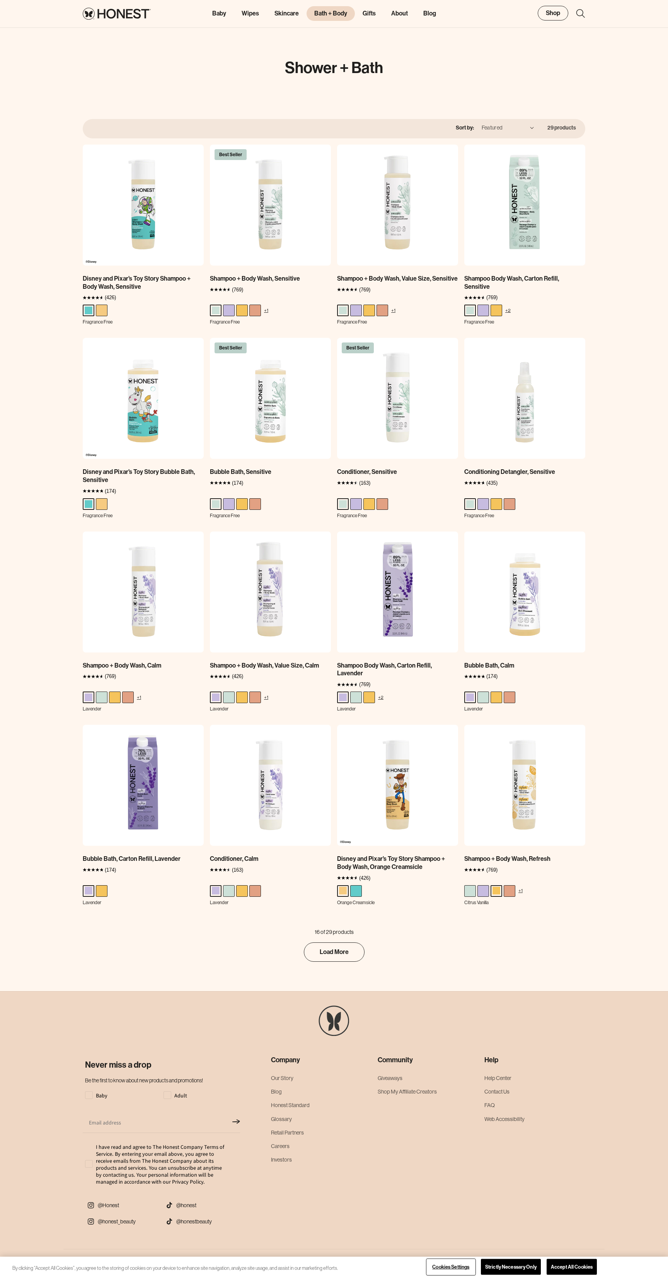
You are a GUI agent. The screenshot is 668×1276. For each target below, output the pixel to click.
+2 (508, 310)
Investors (281, 1159)
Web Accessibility (504, 1119)
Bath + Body (330, 13)
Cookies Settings (450, 1267)
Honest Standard (290, 1105)
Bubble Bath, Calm (489, 665)
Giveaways (390, 1078)
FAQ (489, 1105)
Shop (553, 13)
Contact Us (497, 1091)
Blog (276, 1091)
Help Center (497, 1078)
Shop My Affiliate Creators (407, 1091)
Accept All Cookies (572, 1267)
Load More (334, 952)
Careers (280, 1146)
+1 (266, 310)
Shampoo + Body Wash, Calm (122, 665)
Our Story (282, 1078)
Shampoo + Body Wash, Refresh (507, 858)
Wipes (250, 13)
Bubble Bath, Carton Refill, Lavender (132, 858)
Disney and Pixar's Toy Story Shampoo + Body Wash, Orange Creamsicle (391, 863)
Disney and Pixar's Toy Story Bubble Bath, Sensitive (139, 476)
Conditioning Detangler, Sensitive (509, 471)
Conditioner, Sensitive (367, 471)
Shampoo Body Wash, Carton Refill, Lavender (384, 669)
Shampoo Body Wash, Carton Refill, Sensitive (511, 282)
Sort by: (465, 127)
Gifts (369, 13)
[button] (576, 13)
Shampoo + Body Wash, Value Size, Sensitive (397, 278)
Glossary (281, 1119)
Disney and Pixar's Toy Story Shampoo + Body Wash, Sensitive (137, 282)
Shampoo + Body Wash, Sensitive (255, 278)
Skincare (286, 13)
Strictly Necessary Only (511, 1267)
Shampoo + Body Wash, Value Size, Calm (264, 665)
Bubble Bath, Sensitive (240, 471)
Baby (219, 13)
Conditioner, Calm (234, 858)
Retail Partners (287, 1132)
